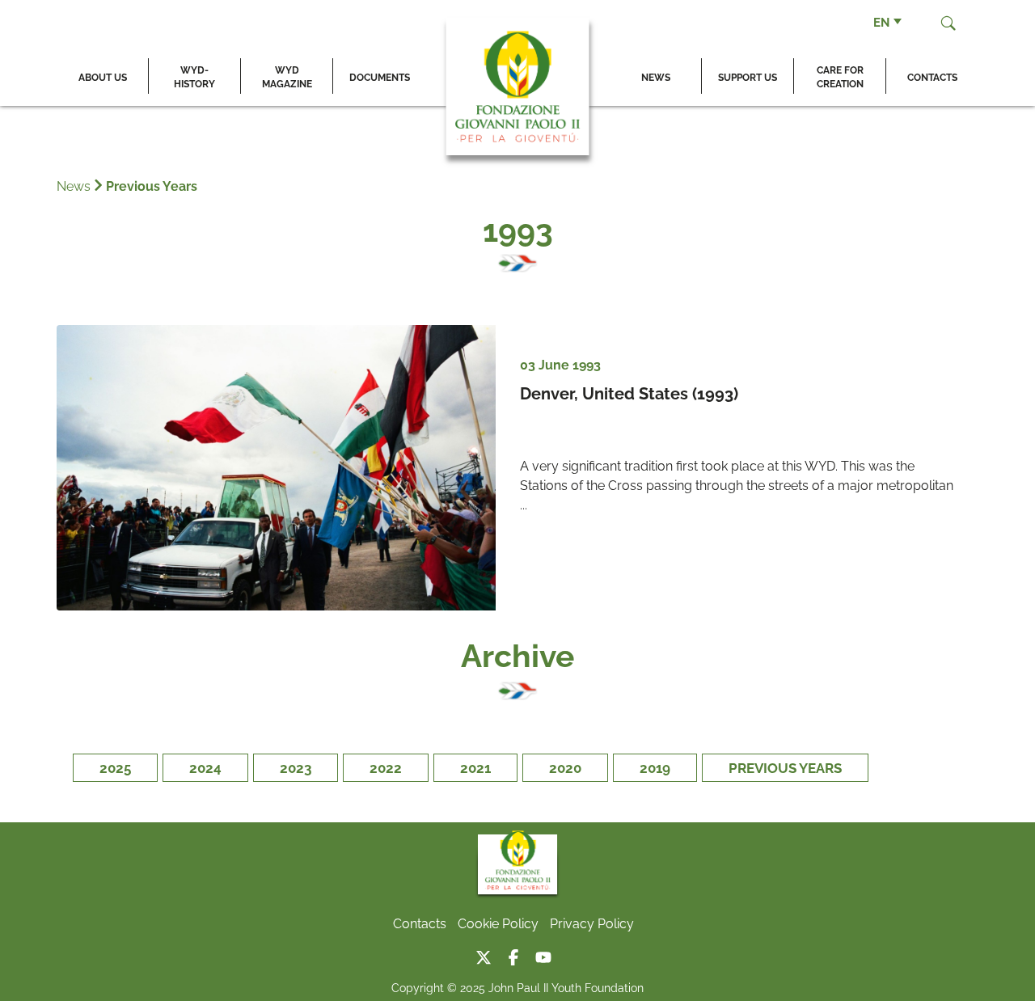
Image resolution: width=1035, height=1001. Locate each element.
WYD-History (194, 76)
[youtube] (547, 954)
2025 (115, 767)
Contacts (932, 76)
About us (102, 76)
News (655, 76)
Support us (747, 76)
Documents (379, 76)
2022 (386, 767)
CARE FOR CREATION (840, 76)
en (881, 21)
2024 (205, 767)
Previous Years (151, 185)
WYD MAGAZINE (287, 76)
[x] (490, 954)
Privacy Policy (592, 922)
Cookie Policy (498, 922)
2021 (475, 767)
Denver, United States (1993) (629, 392)
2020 (565, 767)
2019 (655, 767)
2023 (295, 767)
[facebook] (519, 954)
